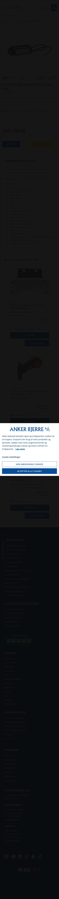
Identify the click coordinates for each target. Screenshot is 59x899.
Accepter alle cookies (29, 471)
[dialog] (29, 449)
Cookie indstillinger (11, 457)
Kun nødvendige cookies (29, 464)
